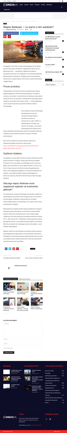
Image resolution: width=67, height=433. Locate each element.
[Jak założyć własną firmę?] (27, 372)
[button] (62, 7)
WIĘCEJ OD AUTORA (24, 279)
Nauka (31, 4)
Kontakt (14, 1)
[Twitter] (62, 1)
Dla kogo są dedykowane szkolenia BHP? (36, 293)
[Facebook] (60, 1)
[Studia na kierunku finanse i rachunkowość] (37, 301)
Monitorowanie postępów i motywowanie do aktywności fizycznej (53, 393)
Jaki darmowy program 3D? (53, 72)
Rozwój (43, 4)
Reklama (9, 1)
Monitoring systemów (51, 375)
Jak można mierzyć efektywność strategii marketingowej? (52, 48)
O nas (4, 1)
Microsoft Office (49, 371)
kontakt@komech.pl (36, 425)
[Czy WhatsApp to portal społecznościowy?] (6, 372)
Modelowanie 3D (49, 388)
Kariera (26, 4)
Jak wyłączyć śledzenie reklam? (11, 258)
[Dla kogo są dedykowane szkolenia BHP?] (37, 286)
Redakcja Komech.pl (11, 29)
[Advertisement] (33, 15)
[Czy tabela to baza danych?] (6, 386)
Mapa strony (57, 431)
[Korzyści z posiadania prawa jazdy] (9, 286)
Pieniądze (37, 4)
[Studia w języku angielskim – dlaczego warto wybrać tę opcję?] (23, 301)
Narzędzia (49, 4)
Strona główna (6, 21)
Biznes (21, 4)
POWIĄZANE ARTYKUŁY (10, 279)
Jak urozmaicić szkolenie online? (34, 258)
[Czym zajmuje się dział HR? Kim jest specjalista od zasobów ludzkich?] (27, 378)
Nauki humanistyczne (50, 385)
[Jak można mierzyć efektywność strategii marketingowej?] (6, 378)
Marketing (7, 9)
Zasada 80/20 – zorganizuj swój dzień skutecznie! (8, 308)
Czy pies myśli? (50, 64)
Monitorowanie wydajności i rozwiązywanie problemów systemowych (52, 380)
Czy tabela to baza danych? (53, 57)
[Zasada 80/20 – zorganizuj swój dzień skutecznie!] (9, 301)
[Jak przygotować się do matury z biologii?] (23, 286)
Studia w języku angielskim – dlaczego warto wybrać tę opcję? (22, 308)
